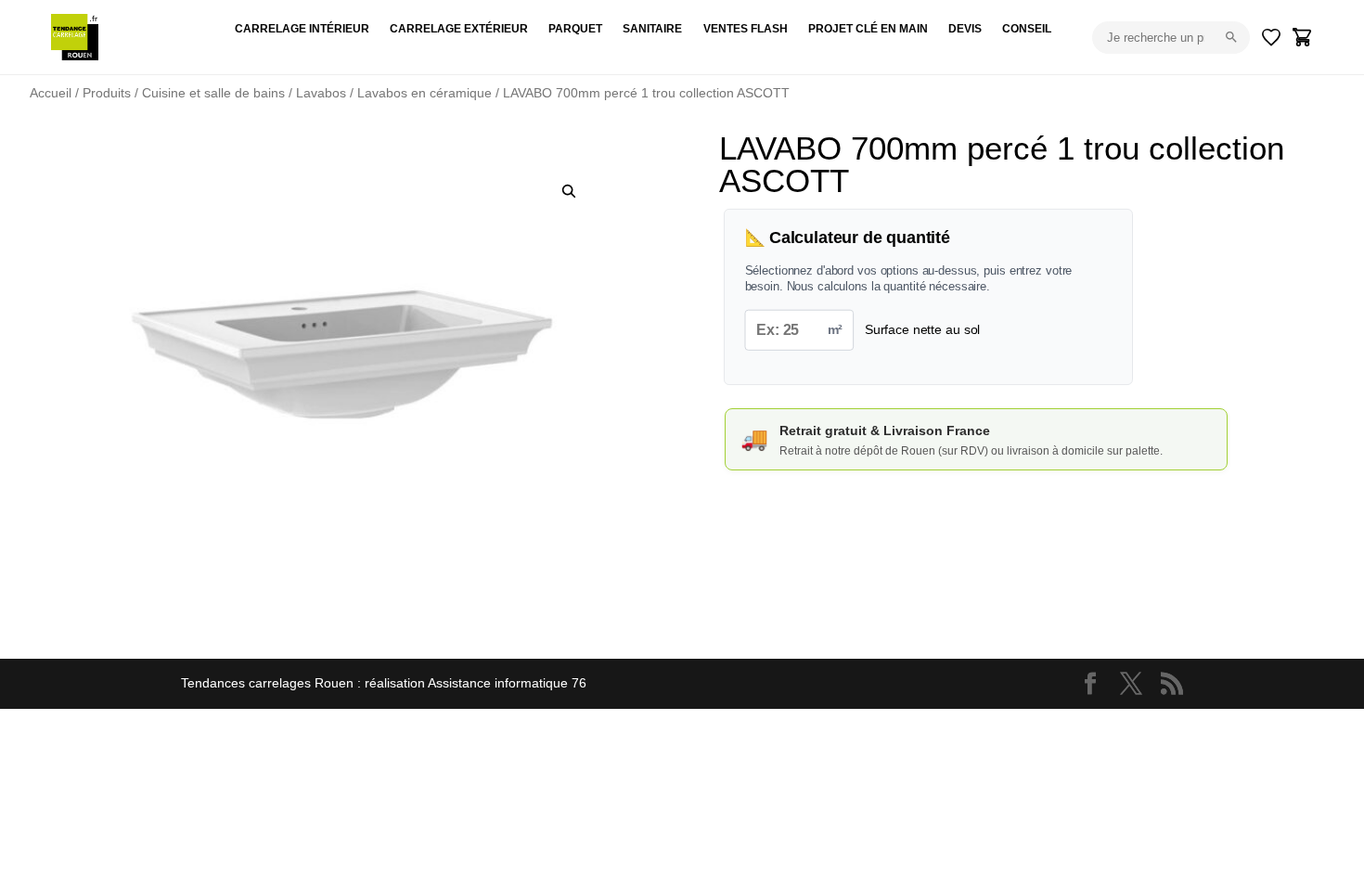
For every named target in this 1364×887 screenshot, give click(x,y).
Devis (965, 28)
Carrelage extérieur (459, 28)
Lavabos (321, 92)
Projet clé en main (868, 28)
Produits (107, 92)
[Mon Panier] (1303, 37)
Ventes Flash (745, 28)
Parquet (575, 28)
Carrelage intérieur (302, 28)
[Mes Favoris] (1271, 37)
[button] (569, 191)
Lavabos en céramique (424, 92)
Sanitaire (652, 28)
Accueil (50, 92)
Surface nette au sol (922, 329)
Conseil (1026, 28)
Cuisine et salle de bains (213, 92)
